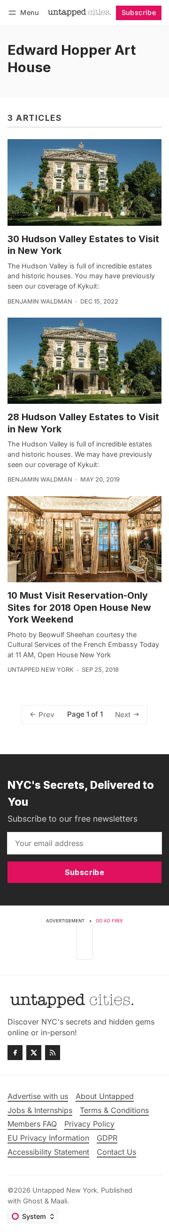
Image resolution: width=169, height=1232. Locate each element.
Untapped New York (41, 669)
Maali (59, 1201)
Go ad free (109, 920)
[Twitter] (33, 1052)
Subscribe (139, 12)
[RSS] (52, 1052)
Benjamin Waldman (40, 301)
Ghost (33, 1201)
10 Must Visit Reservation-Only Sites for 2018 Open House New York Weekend (79, 607)
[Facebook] (15, 1052)
